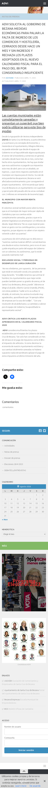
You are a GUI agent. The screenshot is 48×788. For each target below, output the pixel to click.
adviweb (9, 78)
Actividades (9, 446)
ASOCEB (8, 681)
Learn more (20, 786)
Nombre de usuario (12, 727)
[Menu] (44, 3)
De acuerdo (35, 786)
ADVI (5, 3)
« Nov (5, 519)
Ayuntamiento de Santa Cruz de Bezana (21, 690)
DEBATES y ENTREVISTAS (15, 470)
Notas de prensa (10, 17)
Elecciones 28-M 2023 (13, 464)
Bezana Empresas (12, 699)
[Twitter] (44, 430)
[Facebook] (40, 430)
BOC (6, 709)
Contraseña (9, 738)
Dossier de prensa (12, 458)
